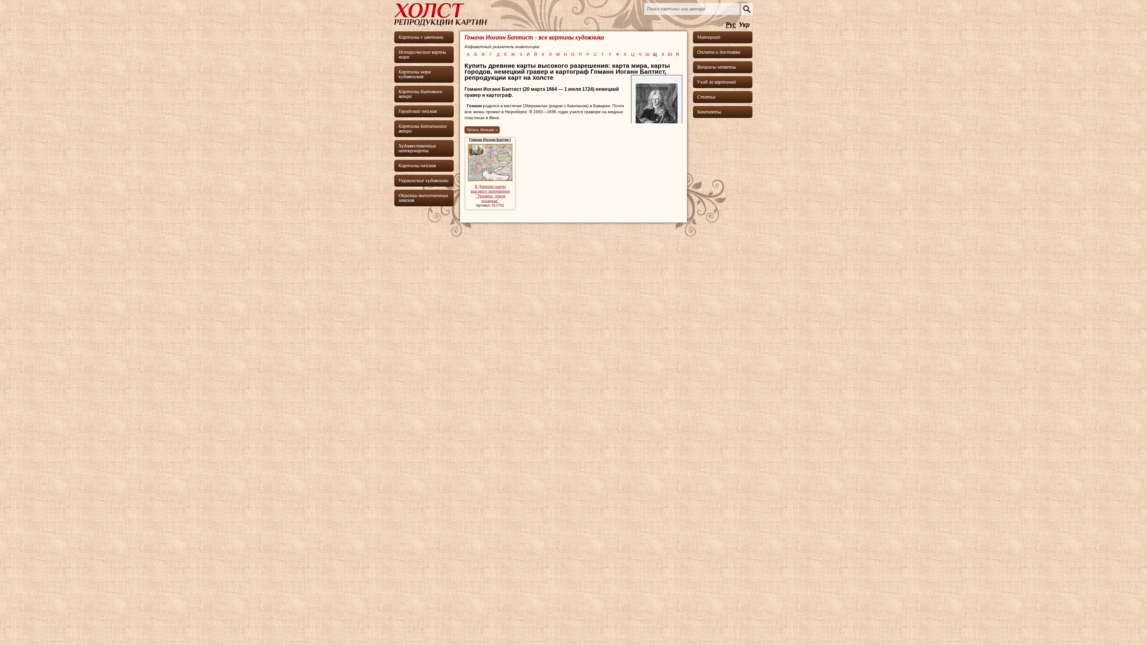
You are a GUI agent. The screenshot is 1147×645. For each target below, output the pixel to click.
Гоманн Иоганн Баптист (490, 140)
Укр (744, 25)
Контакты (709, 112)
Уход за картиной (716, 82)
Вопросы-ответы (716, 67)
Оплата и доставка (718, 52)
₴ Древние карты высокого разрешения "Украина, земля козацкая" (490, 193)
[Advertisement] (723, 210)
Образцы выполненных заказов (423, 198)
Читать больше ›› (482, 130)
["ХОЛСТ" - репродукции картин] (440, 14)
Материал (708, 37)
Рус (731, 25)
